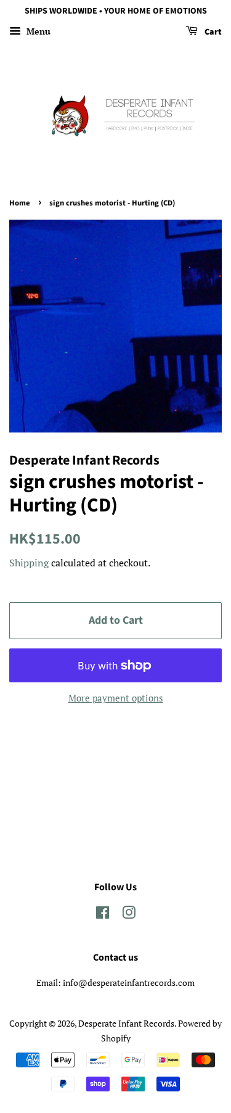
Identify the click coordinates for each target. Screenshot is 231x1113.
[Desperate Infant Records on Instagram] (129, 915)
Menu (37, 31)
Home (19, 203)
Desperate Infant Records (126, 1023)
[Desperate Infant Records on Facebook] (102, 915)
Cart (212, 32)
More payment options (115, 698)
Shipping (29, 562)
